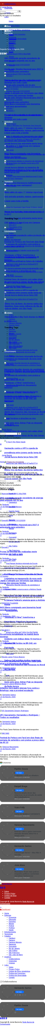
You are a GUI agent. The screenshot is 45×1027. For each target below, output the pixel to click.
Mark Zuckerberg (15, 229)
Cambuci (12, 317)
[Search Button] (19, 11)
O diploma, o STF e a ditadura (26, 775)
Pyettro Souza (21, 769)
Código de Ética (10, 896)
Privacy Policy (14, 26)
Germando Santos (9, 668)
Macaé (11, 529)
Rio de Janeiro (14, 340)
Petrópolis (13, 336)
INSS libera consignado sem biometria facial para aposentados (22, 105)
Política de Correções (17, 34)
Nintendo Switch (15, 334)
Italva (11, 327)
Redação (5, 505)
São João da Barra (16, 346)
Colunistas (8, 8)
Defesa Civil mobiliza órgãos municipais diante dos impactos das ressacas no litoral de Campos (24, 411)
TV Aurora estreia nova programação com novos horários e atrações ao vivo (23, 269)
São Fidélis (13, 546)
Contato (7, 898)
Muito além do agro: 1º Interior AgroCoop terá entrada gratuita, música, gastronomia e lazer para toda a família (24, 130)
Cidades (9, 313)
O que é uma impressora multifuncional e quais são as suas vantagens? (23, 184)
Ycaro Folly (19, 807)
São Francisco (14, 550)
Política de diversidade (17, 39)
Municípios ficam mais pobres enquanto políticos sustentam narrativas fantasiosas (26, 874)
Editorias (9, 33)
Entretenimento (10, 231)
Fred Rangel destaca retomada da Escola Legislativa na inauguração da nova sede (23, 357)
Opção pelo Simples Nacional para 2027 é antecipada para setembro (23, 70)
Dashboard (6, 909)
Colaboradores (10, 4)
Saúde (11, 52)
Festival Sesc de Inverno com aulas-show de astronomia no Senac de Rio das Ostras (24, 280)
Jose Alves (19, 865)
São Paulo (12, 559)
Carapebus (13, 321)
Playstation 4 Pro (15, 227)
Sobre (11, 21)
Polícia (11, 48)
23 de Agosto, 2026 (8, 507)
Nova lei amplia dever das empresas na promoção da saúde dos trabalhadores (28, 795)
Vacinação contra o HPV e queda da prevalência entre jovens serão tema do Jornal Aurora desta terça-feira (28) (22, 452)
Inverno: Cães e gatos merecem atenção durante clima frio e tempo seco (27, 833)
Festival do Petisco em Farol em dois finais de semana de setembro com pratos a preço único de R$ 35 (24, 375)
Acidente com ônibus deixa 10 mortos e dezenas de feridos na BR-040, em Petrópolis (22, 643)
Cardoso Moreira (15, 323)
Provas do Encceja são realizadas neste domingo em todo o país (22, 81)
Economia (12, 37)
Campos (12, 319)
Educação (12, 39)
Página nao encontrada (15, 462)
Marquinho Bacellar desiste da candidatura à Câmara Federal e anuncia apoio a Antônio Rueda (24, 600)
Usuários (7, 957)
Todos (11, 35)
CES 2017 (12, 225)
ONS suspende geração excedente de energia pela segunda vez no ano (22, 59)
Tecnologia (8, 181)
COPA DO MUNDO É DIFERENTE (27, 814)
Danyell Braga (20, 786)
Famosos (12, 360)
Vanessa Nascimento (10, 747)
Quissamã (12, 537)
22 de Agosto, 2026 (8, 749)
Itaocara (12, 329)
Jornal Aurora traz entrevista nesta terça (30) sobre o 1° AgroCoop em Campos (23, 144)
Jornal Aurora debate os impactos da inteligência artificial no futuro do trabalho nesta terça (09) (23, 261)
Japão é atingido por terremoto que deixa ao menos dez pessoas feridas (23, 94)
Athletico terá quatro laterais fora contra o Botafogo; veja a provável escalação (19, 689)
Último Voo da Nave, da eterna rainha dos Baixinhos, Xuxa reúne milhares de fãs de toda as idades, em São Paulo (23, 306)
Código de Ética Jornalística (19, 30)
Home (8, 26)
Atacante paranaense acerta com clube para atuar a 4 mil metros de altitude (20, 662)
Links (6, 17)
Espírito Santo (14, 511)
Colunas (12, 963)
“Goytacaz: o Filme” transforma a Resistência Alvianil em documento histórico (20, 257)
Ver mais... (19, 773)
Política (12, 50)
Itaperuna (12, 331)
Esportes (12, 41)
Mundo (11, 57)
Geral (11, 44)
